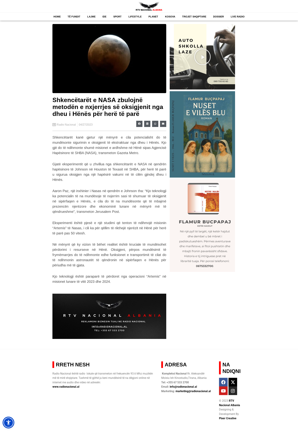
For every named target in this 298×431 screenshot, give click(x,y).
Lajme (91, 16)
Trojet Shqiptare (194, 16)
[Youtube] (223, 390)
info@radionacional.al (183, 386)
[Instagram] (233, 390)
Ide (104, 16)
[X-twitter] (233, 382)
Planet (153, 16)
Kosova (170, 16)
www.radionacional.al (65, 386)
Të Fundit (74, 16)
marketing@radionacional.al (193, 391)
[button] (139, 124)
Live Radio (238, 16)
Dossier (218, 16)
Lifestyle (135, 16)
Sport (117, 16)
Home (57, 16)
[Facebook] (223, 382)
